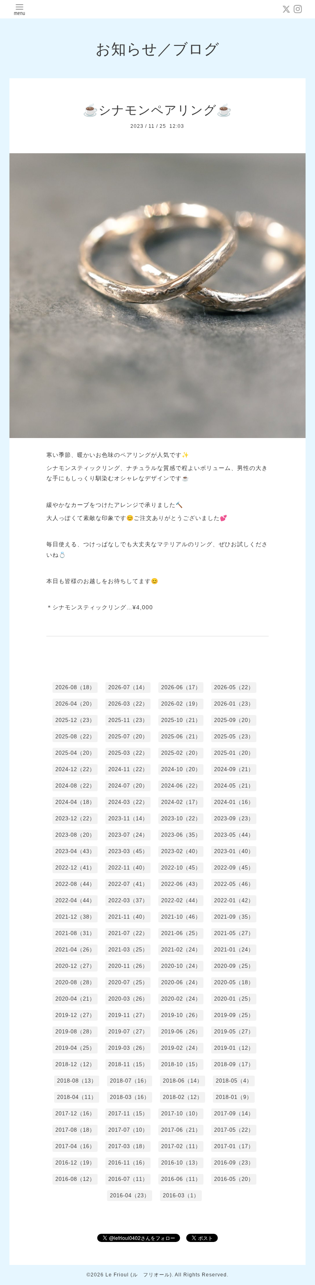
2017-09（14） (234, 1113)
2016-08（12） (75, 1179)
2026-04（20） (75, 704)
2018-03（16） (130, 1097)
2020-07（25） (128, 982)
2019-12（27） (75, 1015)
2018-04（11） (77, 1097)
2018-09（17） (234, 1064)
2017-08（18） (75, 1130)
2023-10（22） (181, 818)
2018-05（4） (234, 1081)
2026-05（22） (234, 687)
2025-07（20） (128, 736)
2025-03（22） (128, 753)
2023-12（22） (75, 818)
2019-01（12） (234, 1048)
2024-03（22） (128, 802)
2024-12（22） (75, 769)
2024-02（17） (181, 802)
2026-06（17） (181, 687)
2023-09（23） (234, 818)
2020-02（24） (181, 999)
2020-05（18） (234, 982)
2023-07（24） (128, 835)
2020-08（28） (75, 982)
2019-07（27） (128, 1031)
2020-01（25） (234, 999)
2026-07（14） (128, 687)
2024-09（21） (234, 769)
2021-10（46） (181, 917)
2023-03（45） (128, 851)
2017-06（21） (181, 1130)
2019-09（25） (234, 1015)
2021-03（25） (128, 950)
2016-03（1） (181, 1195)
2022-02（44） (181, 900)
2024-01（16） (234, 802)
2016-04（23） (130, 1195)
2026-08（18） (75, 687)
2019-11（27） (128, 1015)
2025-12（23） (75, 720)
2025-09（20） (234, 720)
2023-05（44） (234, 835)
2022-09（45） (234, 868)
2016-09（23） (234, 1163)
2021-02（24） (181, 950)
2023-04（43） (75, 851)
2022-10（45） (181, 868)
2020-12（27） (75, 966)
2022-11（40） (128, 868)
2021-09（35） (234, 917)
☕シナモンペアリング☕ (157, 110)
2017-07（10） (128, 1130)
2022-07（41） (128, 884)
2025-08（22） (75, 736)
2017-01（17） (234, 1146)
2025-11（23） (128, 720)
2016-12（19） (75, 1163)
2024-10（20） (181, 769)
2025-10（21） (181, 720)
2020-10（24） (181, 966)
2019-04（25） (75, 1048)
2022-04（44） (75, 900)
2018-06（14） (183, 1081)
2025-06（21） (181, 736)
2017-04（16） (75, 1146)
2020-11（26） (128, 966)
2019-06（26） (181, 1031)
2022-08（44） (75, 884)
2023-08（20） (75, 835)
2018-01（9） (234, 1097)
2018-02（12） (183, 1097)
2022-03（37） (128, 900)
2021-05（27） (234, 933)
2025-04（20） (75, 753)
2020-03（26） (128, 999)
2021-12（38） (75, 917)
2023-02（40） (181, 851)
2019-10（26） (181, 1015)
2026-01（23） (234, 704)
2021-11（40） (128, 917)
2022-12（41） (75, 868)
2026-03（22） (128, 704)
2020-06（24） (181, 982)
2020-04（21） (75, 999)
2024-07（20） (128, 786)
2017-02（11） (181, 1146)
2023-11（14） (128, 818)
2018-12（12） (75, 1064)
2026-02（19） (181, 704)
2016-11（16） (128, 1163)
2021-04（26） (75, 950)
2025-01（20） (234, 753)
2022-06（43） (181, 884)
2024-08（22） (75, 786)
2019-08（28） (75, 1031)
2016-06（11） (181, 1179)
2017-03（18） (128, 1146)
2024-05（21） (234, 786)
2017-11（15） (128, 1113)
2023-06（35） (181, 835)
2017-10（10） (181, 1113)
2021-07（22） (128, 933)
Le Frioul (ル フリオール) (138, 1275)
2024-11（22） (128, 769)
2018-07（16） (130, 1081)
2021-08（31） (75, 933)
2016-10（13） (181, 1163)
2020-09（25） (234, 966)
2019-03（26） (128, 1048)
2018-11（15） (128, 1064)
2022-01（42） (234, 900)
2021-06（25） (181, 933)
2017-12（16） (75, 1113)
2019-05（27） (234, 1031)
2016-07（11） (128, 1179)
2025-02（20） (181, 753)
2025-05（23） (234, 736)
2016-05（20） (234, 1179)
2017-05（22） (234, 1130)
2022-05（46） (234, 884)
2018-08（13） (77, 1081)
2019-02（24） (181, 1048)
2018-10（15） (181, 1064)
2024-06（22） (181, 786)
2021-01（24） (234, 950)
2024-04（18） (75, 802)
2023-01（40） (234, 851)
